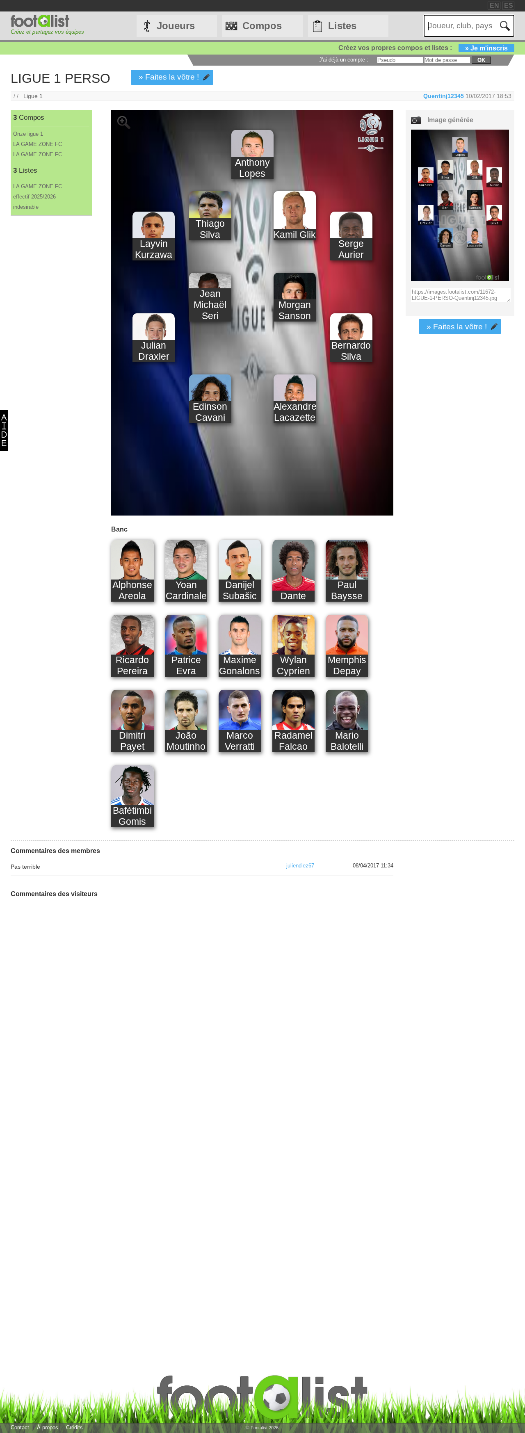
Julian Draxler (153, 351)
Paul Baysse (347, 590)
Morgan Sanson (294, 310)
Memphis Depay (347, 665)
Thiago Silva (210, 229)
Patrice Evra (186, 665)
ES (508, 5)
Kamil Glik (295, 234)
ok (481, 60)
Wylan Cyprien (293, 665)
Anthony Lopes (252, 168)
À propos (47, 1427)
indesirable (26, 207)
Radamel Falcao (293, 741)
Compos (262, 25)
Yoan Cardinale (186, 590)
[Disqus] (72, 1006)
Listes (342, 25)
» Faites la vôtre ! (169, 77)
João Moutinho (186, 741)
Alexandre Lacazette (295, 412)
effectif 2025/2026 (34, 197)
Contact (20, 1427)
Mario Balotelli (347, 741)
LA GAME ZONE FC (37, 144)
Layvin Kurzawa (153, 249)
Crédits (74, 1427)
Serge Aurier (351, 249)
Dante (293, 596)
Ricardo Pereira (132, 665)
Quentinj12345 (443, 96)
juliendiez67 (300, 866)
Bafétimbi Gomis (132, 816)
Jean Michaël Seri (210, 304)
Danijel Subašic (240, 590)
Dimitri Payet (132, 741)
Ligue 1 (33, 96)
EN (494, 5)
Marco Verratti (240, 741)
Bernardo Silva (351, 351)
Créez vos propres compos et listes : (423, 47)
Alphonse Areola (132, 590)
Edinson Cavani (210, 412)
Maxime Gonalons (239, 665)
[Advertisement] (51, 352)
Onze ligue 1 (28, 134)
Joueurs (176, 25)
